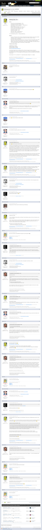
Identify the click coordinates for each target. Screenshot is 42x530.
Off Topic (9, 517)
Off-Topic (12, 517)
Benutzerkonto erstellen (38, 0)
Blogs (17, 5)
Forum (7, 5)
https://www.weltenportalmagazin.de (16, 48)
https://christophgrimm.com (12, 159)
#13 (39, 212)
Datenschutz (24, 5)
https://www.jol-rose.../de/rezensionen (19, 184)
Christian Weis (17, 255)
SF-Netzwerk (3, 5)
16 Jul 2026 (32, 521)
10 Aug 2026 (32, 511)
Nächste (8, 502)
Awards (14, 520)
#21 (39, 340)
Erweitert (40, 2)
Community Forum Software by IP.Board (37, 528)
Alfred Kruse (20, 255)
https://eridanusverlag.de (29, 58)
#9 (39, 163)
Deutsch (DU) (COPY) (5, 528)
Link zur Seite (26, 391)
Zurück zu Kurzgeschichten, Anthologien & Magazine (35, 502)
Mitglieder (10, 5)
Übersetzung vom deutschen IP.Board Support (7, 529)
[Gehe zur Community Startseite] (15, 3)
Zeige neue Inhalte (36, 5)
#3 (39, 74)
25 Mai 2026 (32, 518)
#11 (39, 189)
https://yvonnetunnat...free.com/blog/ (25, 132)
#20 (39, 321)
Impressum (20, 5)
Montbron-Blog (11, 238)
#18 (39, 293)
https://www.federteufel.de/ (19, 183)
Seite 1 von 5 (3, 502)
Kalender (14, 5)
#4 (39, 86)
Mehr (28, 5)
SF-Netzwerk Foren (5, 517)
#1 (39, 16)
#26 (39, 414)
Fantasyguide (10, 383)
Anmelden (34, 0)
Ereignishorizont (10, 520)
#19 (39, 309)
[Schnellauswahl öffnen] (40, 5)
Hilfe (8, 528)
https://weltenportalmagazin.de (19, 58)
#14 (39, 230)
